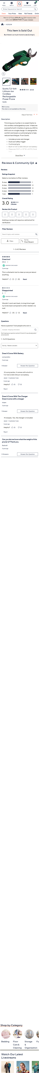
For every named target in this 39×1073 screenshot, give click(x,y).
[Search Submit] (35, 9)
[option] (19, 18)
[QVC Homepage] (2, 24)
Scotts (4, 102)
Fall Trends (28, 13)
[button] (4, 4)
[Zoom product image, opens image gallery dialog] (3, 74)
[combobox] (17, 9)
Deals (4, 13)
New (20, 13)
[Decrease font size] (37, 114)
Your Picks (12, 13)
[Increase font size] (34, 114)
